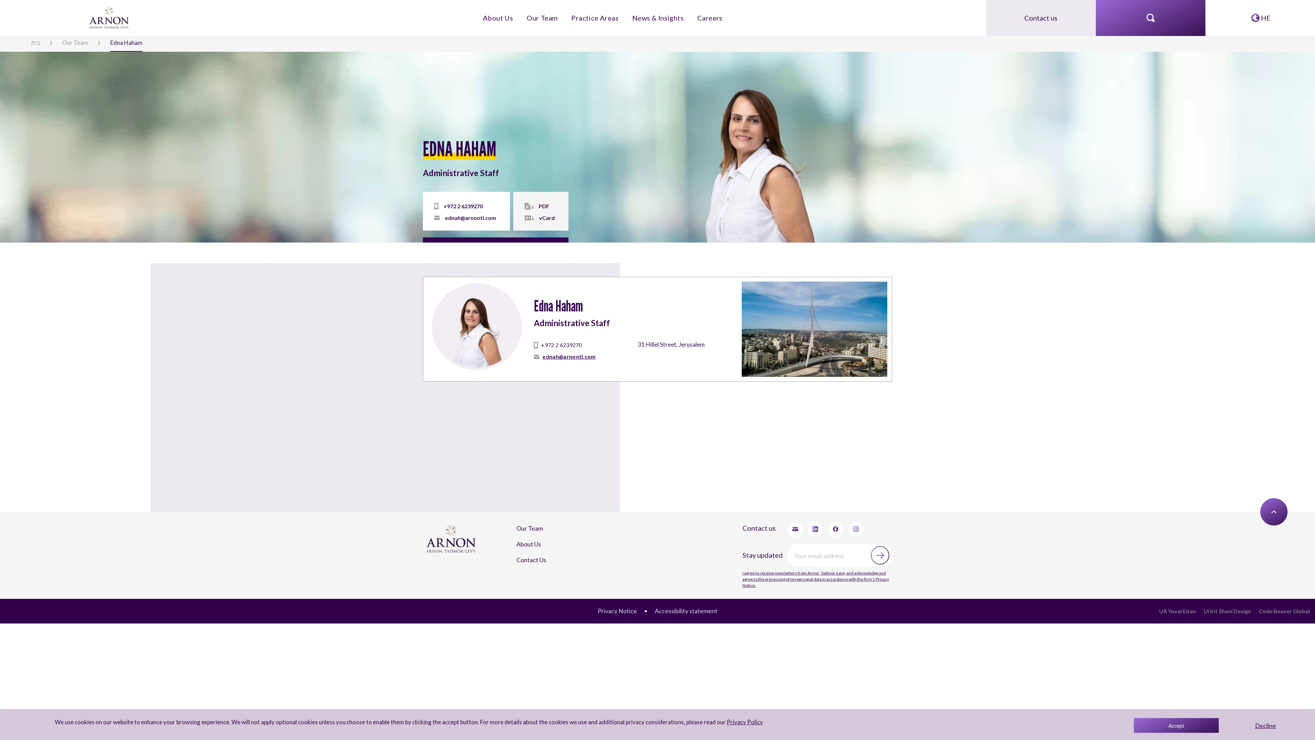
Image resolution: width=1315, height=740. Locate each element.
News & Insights (646, 14)
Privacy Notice (625, 550)
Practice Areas (597, 14)
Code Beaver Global (1290, 550)
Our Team (555, 14)
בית (29, 41)
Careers (687, 14)
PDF (522, 208)
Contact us (1041, 14)
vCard (524, 217)
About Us (521, 14)
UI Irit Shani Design (1244, 550)
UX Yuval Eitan (1203, 550)
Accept (1176, 726)
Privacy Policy (735, 722)
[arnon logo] (109, 13)
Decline (1265, 725)
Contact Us (525, 515)
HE (1265, 14)
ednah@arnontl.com (461, 217)
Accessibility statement (680, 550)
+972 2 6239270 (454, 208)
